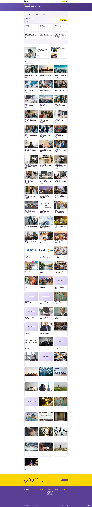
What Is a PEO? (49, 492)
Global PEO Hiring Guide (50, 491)
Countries (53, 1)
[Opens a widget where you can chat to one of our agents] (89, 506)
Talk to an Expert (65, 1)
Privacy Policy (62, 505)
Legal (67, 505)
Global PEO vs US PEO (49, 493)
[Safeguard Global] (26, 1)
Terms (65, 505)
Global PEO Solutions (47, 1)
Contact (63, 489)
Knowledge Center (58, 1)
